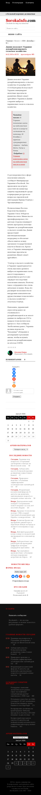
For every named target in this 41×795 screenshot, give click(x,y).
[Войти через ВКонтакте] (14, 372)
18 (12, 433)
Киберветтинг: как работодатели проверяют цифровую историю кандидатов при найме (22, 544)
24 (8, 437)
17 (8, 433)
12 (16, 429)
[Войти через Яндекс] (14, 379)
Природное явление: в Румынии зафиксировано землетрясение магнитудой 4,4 (22, 482)
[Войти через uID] (14, 369)
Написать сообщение (18, 615)
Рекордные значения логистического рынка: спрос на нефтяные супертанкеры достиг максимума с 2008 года (22, 691)
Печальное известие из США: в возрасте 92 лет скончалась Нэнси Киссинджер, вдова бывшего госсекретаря (23, 702)
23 (33, 433)
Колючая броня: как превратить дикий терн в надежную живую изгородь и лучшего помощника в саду (23, 524)
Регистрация (17, 3)
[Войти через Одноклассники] (14, 385)
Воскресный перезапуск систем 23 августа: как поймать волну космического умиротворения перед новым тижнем (23, 722)
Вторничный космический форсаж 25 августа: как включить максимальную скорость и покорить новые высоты (23, 494)
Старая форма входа (20, 581)
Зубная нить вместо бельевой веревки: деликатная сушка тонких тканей (22, 472)
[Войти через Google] (14, 382)
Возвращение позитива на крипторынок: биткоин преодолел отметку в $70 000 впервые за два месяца (23, 712)
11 (12, 429)
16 (33, 429)
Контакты (30, 3)
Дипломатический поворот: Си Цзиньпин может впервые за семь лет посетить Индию (22, 504)
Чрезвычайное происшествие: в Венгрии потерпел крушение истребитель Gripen (21, 554)
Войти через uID (20, 572)
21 (24, 433)
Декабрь (30, 41)
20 (20, 433)
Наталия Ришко (20, 352)
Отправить (16, 396)
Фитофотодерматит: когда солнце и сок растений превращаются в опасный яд (23, 535)
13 (20, 429)
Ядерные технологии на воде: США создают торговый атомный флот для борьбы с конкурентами (23, 514)
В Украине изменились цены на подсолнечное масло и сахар (20, 158)
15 (29, 429)
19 (16, 433)
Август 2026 (20, 414)
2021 (23, 41)
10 (8, 429)
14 (6, 43)
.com (21, 20)
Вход (8, 3)
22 (29, 433)
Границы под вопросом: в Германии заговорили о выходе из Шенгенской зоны (21, 462)
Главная (9, 41)
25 (12, 437)
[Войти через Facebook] (14, 376)
